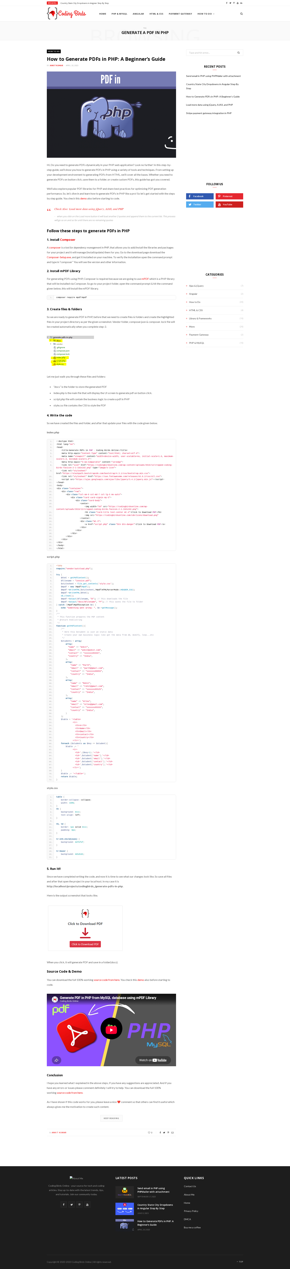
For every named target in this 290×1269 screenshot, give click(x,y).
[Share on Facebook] (160, 1133)
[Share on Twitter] (164, 1133)
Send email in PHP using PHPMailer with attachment (213, 76)
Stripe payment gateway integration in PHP (209, 113)
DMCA (187, 1219)
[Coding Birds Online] (67, 13)
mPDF (145, 278)
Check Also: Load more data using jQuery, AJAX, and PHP (89, 209)
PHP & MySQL (119, 13)
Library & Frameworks (200, 318)
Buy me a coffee (192, 1227)
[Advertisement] (214, 149)
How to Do (205, 13)
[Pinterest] (168, 1133)
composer (55, 247)
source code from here (106, 979)
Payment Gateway (180, 13)
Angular (138, 13)
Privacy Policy (191, 1211)
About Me (189, 1194)
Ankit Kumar (56, 65)
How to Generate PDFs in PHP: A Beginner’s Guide (106, 59)
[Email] (172, 1133)
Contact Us (190, 1186)
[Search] (241, 13)
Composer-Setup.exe (59, 257)
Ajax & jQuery (196, 285)
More (192, 326)
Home (102, 13)
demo (83, 198)
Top (240, 1261)
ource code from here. (70, 1092)
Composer (67, 240)
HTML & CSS (156, 13)
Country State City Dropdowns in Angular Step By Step (84, 3)
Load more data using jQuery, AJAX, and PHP (209, 104)
